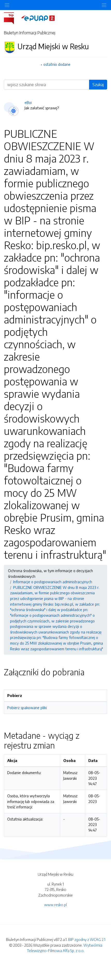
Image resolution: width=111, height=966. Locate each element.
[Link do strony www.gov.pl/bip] (12, 17)
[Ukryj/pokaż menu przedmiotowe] (7, 5)
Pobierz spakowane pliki (27, 707)
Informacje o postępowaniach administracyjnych (52, 581)
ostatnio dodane (56, 64)
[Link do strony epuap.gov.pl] (38, 17)
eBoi (28, 102)
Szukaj (98, 84)
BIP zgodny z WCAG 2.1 (86, 939)
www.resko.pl (55, 904)
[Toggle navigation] (104, 5)
